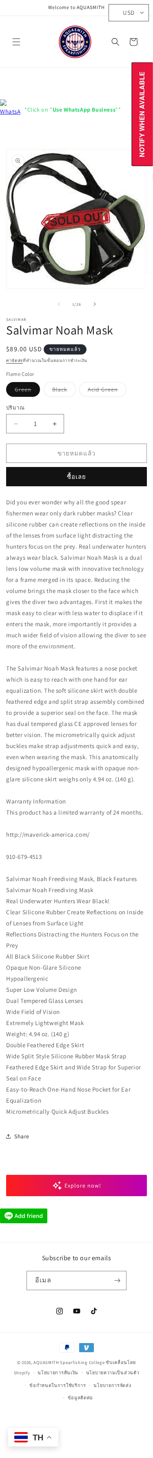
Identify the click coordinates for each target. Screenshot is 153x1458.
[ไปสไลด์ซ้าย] (59, 304)
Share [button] (21, 1136)
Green (27, 391)
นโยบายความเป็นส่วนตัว (113, 1373)
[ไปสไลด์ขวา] (95, 304)
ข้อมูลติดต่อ (80, 1398)
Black (64, 391)
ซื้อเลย (76, 477)
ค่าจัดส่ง (14, 360)
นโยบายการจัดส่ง (112, 1385)
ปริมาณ (15, 407)
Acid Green (107, 391)
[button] (16, 42)
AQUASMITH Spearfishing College (68, 1362)
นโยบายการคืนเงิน (58, 1373)
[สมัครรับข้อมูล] (117, 1280)
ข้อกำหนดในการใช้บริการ (57, 1385)
